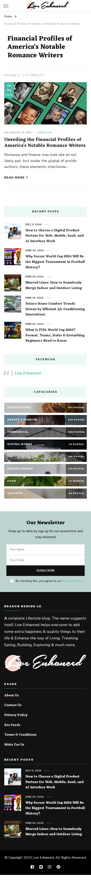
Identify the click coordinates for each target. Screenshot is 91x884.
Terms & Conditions (20, 735)
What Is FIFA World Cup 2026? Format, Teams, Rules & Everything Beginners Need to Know (55, 335)
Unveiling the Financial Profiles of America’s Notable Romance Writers (44, 142)
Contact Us (13, 705)
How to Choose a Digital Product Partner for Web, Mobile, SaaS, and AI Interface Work (54, 236)
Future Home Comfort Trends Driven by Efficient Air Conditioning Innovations (55, 309)
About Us (11, 695)
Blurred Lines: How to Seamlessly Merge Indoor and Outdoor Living (53, 285)
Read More (14, 178)
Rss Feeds (12, 725)
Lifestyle (44, 132)
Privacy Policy (71, 581)
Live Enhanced (28, 373)
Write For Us (14, 745)
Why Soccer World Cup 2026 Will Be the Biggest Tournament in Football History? (55, 262)
